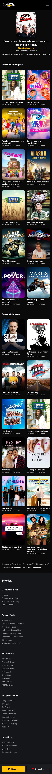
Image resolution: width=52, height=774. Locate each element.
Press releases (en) (10, 598)
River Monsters (9, 261)
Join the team (7, 605)
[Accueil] (9, 4)
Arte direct (6, 675)
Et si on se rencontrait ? (13, 547)
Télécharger (7, 640)
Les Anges (7, 431)
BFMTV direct (8, 685)
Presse (5, 595)
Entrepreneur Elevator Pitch (37, 353)
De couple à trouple (36, 470)
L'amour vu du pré (10, 222)
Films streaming (8, 710)
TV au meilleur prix (9, 752)
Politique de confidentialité (13, 623)
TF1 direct (6, 659)
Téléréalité (33, 51)
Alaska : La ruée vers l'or (38, 182)
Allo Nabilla (7, 508)
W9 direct (6, 678)
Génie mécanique (35, 261)
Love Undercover (10, 393)
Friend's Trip (33, 393)
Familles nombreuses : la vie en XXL (13, 142)
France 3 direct (8, 665)
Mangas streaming (9, 723)
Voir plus (46, 54)
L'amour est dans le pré (12, 102)
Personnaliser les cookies (12, 637)
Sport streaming (8, 717)
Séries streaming (9, 714)
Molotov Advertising (10, 601)
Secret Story (33, 102)
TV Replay (6, 704)
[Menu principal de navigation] (47, 4)
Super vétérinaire (10, 352)
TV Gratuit (6, 707)
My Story (6, 470)
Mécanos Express (35, 222)
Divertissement (21, 51)
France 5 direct (8, 668)
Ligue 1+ (5, 749)
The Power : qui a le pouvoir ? (10, 301)
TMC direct (6, 682)
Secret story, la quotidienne (34, 142)
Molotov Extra (8, 742)
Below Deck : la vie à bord (38, 508)
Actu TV (5, 727)
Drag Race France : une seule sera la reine (12, 183)
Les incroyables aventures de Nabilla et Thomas (37, 549)
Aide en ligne (7, 620)
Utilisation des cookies (11, 630)
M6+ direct (6, 672)
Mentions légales (9, 627)
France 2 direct (8, 662)
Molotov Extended (9, 745)
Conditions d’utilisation (11, 633)
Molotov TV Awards (10, 720)
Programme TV (8, 700)
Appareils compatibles (11, 643)
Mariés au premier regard (35, 301)
